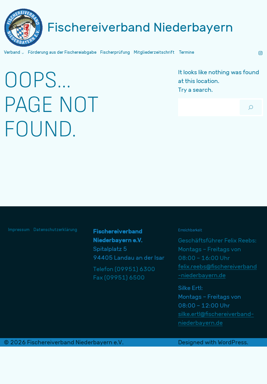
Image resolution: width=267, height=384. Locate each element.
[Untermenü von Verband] (22, 53)
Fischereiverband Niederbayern (140, 27)
